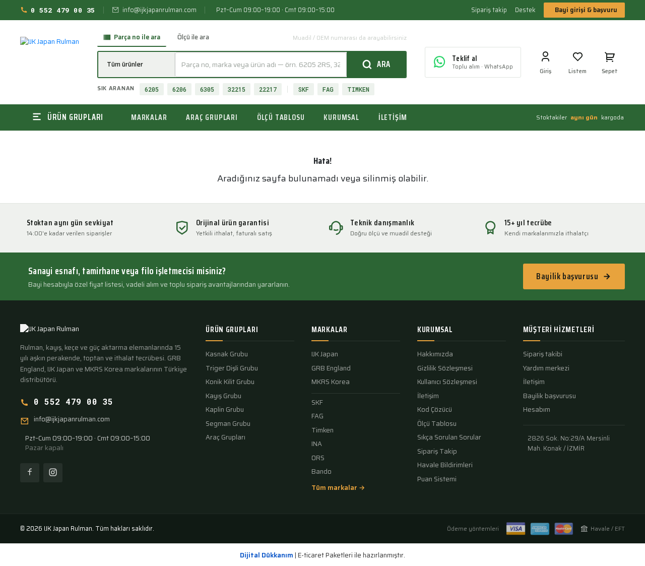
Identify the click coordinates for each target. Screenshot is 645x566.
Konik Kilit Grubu (230, 382)
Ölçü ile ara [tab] (193, 37)
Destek (525, 10)
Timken (322, 430)
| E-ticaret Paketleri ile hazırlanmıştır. (322, 555)
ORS (318, 458)
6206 (179, 89)
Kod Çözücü (434, 410)
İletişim (392, 117)
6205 (152, 89)
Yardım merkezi (546, 368)
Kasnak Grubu (227, 354)
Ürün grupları (232, 330)
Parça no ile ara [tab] (137, 37)
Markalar (149, 117)
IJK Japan (324, 354)
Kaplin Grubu (225, 410)
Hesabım (536, 410)
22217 (268, 89)
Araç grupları (211, 117)
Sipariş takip (489, 10)
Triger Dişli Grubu (232, 368)
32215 (236, 89)
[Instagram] (52, 472)
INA (316, 444)
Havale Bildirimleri (445, 465)
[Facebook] (29, 472)
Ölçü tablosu (281, 117)
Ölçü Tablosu (437, 424)
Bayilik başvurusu (567, 276)
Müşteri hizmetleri (559, 330)
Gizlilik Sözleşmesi (445, 368)
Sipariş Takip (437, 452)
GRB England (331, 368)
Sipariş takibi (542, 354)
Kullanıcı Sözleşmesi (447, 382)
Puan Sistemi (437, 479)
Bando (321, 472)
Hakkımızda (435, 354)
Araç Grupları (225, 437)
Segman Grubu (228, 424)
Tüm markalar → (338, 488)
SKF (303, 89)
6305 (207, 89)
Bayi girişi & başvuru (586, 10)
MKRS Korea (330, 382)
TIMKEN (358, 89)
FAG (328, 89)
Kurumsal (341, 117)
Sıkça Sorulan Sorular (449, 437)
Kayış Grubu (223, 396)
